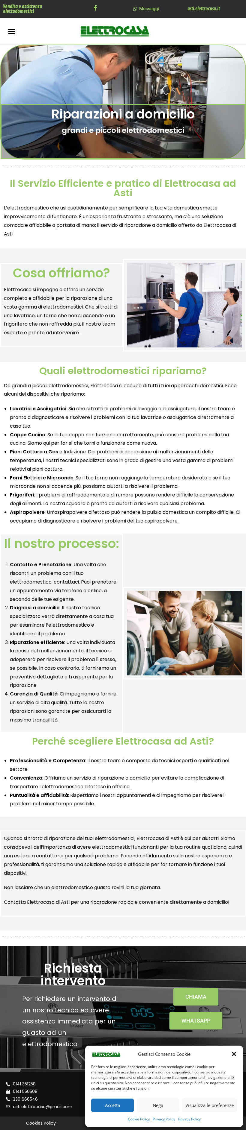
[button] (234, 1054)
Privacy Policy (164, 1119)
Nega (158, 1105)
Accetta (112, 1105)
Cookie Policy (139, 1119)
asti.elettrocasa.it (204, 9)
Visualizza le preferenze (209, 1105)
